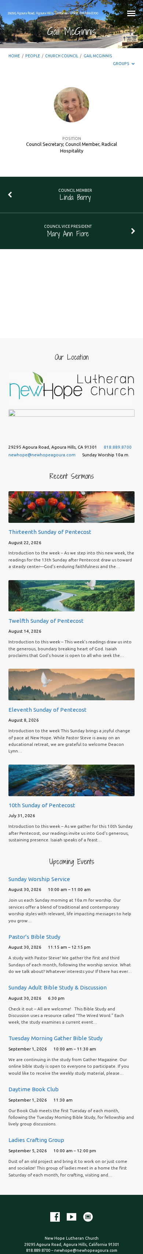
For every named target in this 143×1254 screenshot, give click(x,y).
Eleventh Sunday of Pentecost (47, 710)
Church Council (61, 56)
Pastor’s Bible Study (34, 937)
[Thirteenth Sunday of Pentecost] (71, 518)
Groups (121, 63)
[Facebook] (55, 1217)
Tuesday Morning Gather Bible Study (55, 1038)
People (32, 56)
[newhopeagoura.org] (88, 1217)
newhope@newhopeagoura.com (42, 454)
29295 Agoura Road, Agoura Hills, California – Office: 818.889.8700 (53, 13)
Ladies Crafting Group (36, 1140)
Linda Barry (75, 197)
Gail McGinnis (98, 56)
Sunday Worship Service (39, 879)
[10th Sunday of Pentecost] (71, 791)
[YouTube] (71, 1217)
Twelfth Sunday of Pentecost (46, 621)
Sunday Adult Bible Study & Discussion (57, 987)
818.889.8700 (118, 447)
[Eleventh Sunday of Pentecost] (71, 695)
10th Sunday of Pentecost (41, 805)
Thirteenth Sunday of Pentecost (49, 532)
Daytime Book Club (33, 1089)
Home (14, 56)
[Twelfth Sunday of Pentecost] (71, 607)
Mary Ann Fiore (68, 233)
